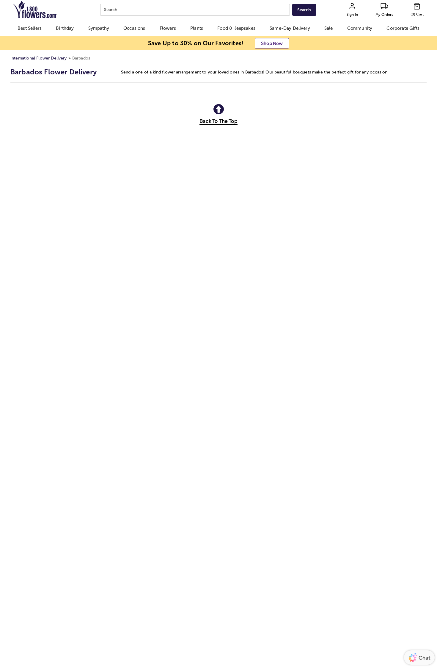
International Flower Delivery (38, 58)
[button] (29, 28)
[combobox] (195, 10)
